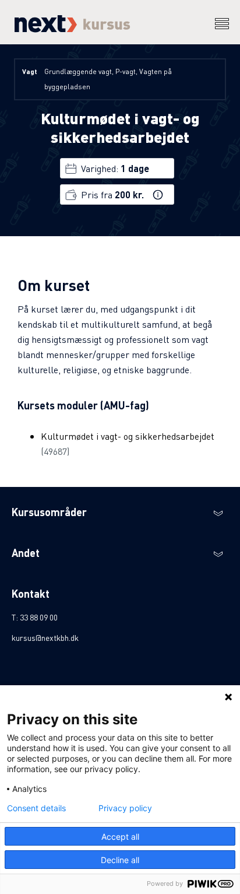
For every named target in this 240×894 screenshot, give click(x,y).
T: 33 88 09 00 (35, 617)
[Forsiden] (71, 29)
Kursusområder (49, 511)
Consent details (36, 808)
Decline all (120, 860)
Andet (26, 552)
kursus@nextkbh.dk (45, 637)
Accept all (120, 837)
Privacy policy (125, 808)
